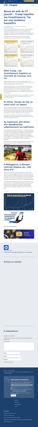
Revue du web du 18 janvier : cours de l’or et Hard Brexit (15, 283)
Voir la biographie (28, 252)
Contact (16, 406)
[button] (1, 97)
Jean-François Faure (8, 26)
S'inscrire (13, 395)
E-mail (5, 356)
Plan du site (17, 402)
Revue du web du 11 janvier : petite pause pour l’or (14, 304)
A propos (16, 400)
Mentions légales (18, 404)
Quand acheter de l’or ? (8, 421)
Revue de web (17, 26)
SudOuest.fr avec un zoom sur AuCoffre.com (19, 31)
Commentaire (7, 341)
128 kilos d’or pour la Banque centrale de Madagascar (14, 172)
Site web (5, 359)
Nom (5, 353)
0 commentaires (22, 26)
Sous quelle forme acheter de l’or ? (10, 413)
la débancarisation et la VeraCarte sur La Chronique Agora (21, 34)
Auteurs (5, 1)
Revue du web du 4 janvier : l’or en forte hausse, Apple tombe (16, 322)
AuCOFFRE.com (10, 1)
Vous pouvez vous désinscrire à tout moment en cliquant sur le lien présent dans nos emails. (21, 393)
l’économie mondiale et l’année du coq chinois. (20, 112)
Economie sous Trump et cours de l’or (11, 90)
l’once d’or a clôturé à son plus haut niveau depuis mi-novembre (21, 82)
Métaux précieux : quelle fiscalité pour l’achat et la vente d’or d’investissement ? (18, 419)
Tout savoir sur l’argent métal (9, 415)
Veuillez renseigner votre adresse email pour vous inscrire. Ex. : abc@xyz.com (20, 387)
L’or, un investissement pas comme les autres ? (12, 417)
